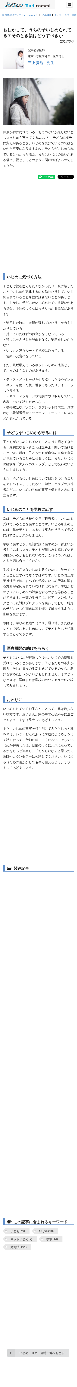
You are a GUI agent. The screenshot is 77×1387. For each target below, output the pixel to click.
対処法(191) (18, 1247)
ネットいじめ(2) (21, 1239)
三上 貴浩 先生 (41, 62)
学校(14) (52, 1239)
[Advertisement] (38, 226)
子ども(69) (17, 1231)
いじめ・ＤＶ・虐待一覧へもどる (41, 1353)
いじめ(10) (46, 1231)
